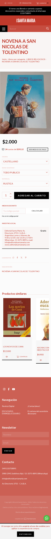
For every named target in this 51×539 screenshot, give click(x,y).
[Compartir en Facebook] (17, 257)
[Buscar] (47, 28)
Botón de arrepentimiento (25, 512)
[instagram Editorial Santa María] (4, 389)
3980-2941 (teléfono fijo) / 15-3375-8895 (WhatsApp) (25, 473)
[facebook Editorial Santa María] (9, 389)
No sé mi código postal (10, 216)
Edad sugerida (8, 168)
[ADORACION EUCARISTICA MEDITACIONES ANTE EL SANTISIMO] (41, 360)
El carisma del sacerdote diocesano (38, 412)
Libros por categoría (16, 59)
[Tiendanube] (25, 519)
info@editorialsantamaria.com (14, 478)
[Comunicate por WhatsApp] (47, 518)
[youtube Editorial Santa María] (13, 389)
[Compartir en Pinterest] (26, 257)
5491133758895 (9, 468)
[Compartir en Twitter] (21, 257)
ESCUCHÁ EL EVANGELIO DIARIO (11, 412)
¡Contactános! (34, 406)
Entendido (25, 534)
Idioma (5, 157)
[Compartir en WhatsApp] (13, 257)
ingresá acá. (43, 507)
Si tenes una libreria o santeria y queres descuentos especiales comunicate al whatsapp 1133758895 (25, 10)
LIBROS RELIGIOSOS (36, 59)
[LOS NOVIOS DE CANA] (7, 357)
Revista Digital (8, 406)
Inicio (4, 59)
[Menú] (3, 28)
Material (6, 179)
